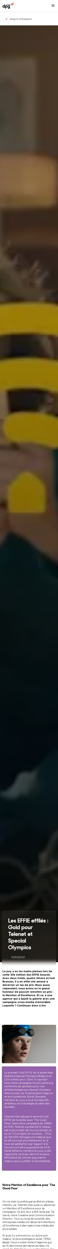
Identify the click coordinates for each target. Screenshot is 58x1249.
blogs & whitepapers (21, 19)
